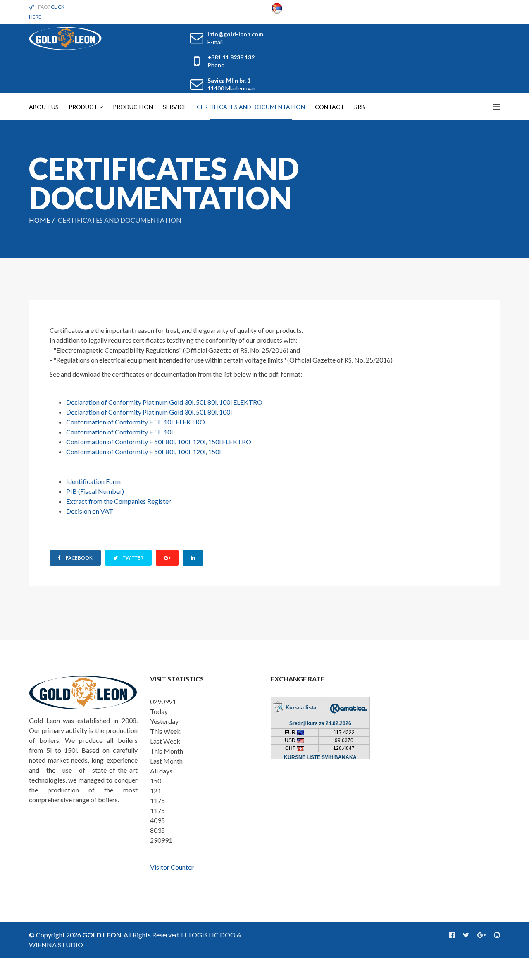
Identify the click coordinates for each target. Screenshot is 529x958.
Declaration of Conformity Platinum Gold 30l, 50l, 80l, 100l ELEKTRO (164, 402)
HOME (39, 220)
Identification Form (93, 481)
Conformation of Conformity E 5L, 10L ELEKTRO (135, 422)
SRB (359, 106)
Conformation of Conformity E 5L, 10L (120, 432)
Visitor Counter (172, 867)
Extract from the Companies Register (118, 501)
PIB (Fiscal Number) (95, 491)
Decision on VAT (89, 511)
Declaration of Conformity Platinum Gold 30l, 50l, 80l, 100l (149, 412)
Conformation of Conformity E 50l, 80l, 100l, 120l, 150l (143, 451)
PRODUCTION (133, 106)
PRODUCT (83, 106)
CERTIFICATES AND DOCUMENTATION (251, 106)
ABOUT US (44, 106)
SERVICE (175, 106)
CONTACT (329, 106)
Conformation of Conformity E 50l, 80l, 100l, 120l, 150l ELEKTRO (158, 442)
